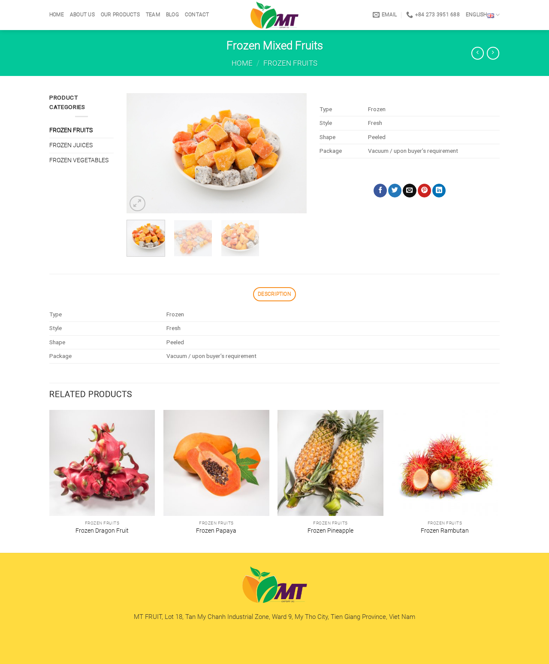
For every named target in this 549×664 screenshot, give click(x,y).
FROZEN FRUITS (290, 63)
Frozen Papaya (216, 530)
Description (274, 294)
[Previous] (141, 153)
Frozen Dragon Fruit (102, 530)
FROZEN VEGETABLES (79, 160)
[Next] (292, 153)
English (476, 15)
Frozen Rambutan (445, 530)
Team (153, 15)
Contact (197, 15)
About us (82, 15)
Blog (172, 15)
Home (56, 15)
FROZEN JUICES (71, 145)
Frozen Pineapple (330, 530)
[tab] (274, 294)
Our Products (120, 15)
